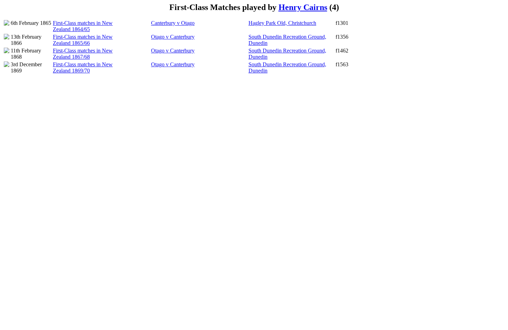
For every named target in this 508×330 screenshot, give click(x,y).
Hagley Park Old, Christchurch (282, 23)
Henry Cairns (303, 7)
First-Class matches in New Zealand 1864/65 (83, 26)
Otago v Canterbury (173, 37)
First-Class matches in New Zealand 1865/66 (83, 40)
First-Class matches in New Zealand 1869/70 (83, 67)
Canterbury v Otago (173, 23)
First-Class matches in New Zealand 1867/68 (83, 54)
